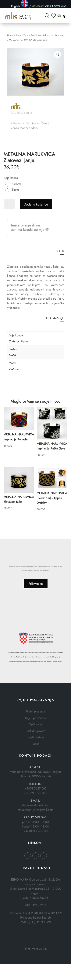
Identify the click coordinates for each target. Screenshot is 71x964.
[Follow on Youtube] (43, 855)
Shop (18, 35)
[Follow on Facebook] (27, 855)
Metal (12, 355)
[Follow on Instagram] (35, 855)
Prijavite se (35, 583)
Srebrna (14, 341)
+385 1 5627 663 (55, 6)
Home (10, 35)
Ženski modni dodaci (41, 35)
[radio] (14, 184)
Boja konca (11, 178)
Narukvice (58, 35)
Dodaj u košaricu (36, 204)
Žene (25, 35)
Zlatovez (14, 369)
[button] (57, 54)
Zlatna (24, 341)
